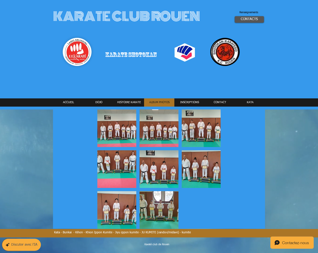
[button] (116, 128)
